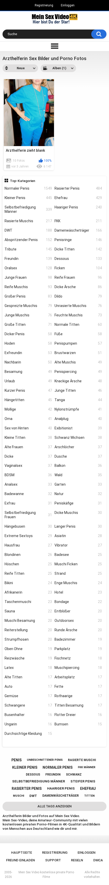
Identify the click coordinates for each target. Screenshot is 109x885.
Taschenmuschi (28, 602)
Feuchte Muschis (78, 315)
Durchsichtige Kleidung (28, 734)
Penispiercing (78, 372)
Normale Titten (78, 324)
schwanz (74, 774)
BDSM (28, 475)
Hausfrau (28, 545)
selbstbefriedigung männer (38, 781)
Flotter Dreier (78, 715)
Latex (28, 668)
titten (89, 795)
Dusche (78, 456)
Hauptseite (21, 852)
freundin (53, 774)
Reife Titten (28, 573)
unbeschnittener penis (45, 760)
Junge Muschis (28, 315)
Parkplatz (78, 649)
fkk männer (86, 767)
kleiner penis (24, 767)
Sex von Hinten (28, 428)
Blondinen (28, 555)
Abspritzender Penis (28, 240)
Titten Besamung (78, 705)
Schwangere (28, 705)
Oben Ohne (28, 649)
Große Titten (28, 324)
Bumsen (78, 724)
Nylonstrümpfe (78, 409)
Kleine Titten (28, 438)
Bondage (78, 602)
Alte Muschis (78, 362)
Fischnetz (78, 658)
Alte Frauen (28, 447)
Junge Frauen (28, 277)
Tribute (28, 249)
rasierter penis (27, 788)
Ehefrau (78, 198)
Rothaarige (78, 696)
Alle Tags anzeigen (54, 806)
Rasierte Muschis (28, 221)
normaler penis (57, 767)
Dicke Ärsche (78, 287)
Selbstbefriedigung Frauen (28, 515)
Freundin (28, 259)
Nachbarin (28, 362)
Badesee (78, 555)
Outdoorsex (78, 621)
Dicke (28, 456)
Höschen (28, 564)
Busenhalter (28, 715)
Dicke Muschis (78, 513)
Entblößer (78, 611)
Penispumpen (78, 343)
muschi (18, 795)
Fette (78, 686)
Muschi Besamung (28, 621)
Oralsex (28, 268)
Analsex (28, 484)
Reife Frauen (78, 277)
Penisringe (78, 240)
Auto (28, 686)
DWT (28, 230)
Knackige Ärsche (78, 381)
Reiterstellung (28, 630)
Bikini (28, 583)
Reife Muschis (28, 287)
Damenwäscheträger (78, 230)
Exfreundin (28, 353)
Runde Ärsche (78, 630)
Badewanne (28, 494)
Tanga (78, 400)
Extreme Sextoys (28, 536)
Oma (28, 419)
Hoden (28, 343)
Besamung (28, 372)
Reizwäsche (28, 658)
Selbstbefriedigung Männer (28, 209)
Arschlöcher (78, 447)
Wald (78, 475)
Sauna (28, 611)
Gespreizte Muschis (28, 306)
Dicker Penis (28, 334)
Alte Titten (28, 677)
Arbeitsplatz (78, 677)
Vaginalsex (28, 465)
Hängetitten (28, 400)
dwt (33, 796)
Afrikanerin (28, 592)
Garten (78, 484)
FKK (78, 221)
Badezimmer (78, 639)
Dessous (78, 259)
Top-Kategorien (22, 181)
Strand (78, 573)
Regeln (77, 860)
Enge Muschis (78, 583)
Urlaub (28, 381)
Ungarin (28, 724)
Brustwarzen (78, 353)
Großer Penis (28, 296)
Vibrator (78, 545)
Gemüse (28, 696)
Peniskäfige (78, 503)
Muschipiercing (78, 668)
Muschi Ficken (78, 564)
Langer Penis (78, 526)
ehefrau (88, 788)
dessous (33, 774)
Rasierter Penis (78, 188)
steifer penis (82, 781)
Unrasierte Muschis (78, 306)
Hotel (78, 592)
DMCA (98, 860)
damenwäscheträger (60, 795)
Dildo (78, 296)
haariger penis (61, 788)
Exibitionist (78, 428)
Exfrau (28, 503)
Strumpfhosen (28, 639)
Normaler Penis (28, 188)
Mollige (28, 409)
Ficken (78, 268)
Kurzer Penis (28, 390)
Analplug (78, 419)
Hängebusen (28, 526)
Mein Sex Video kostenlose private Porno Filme (46, 874)
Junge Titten (78, 390)
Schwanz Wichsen (78, 438)
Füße (78, 334)
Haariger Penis (78, 207)
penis (16, 760)
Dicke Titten (78, 249)
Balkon (78, 465)
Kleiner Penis (28, 198)
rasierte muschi (82, 760)
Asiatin (78, 536)
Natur (78, 494)
